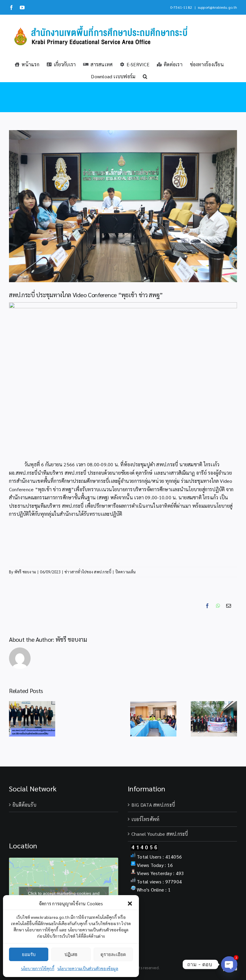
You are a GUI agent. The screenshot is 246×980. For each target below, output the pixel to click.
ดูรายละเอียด (113, 954)
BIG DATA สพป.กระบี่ (153, 805)
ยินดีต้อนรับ (24, 805)
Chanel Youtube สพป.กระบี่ (159, 834)
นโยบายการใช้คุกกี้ (37, 968)
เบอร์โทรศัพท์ (145, 819)
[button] (130, 904)
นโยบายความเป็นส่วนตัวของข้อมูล (87, 968)
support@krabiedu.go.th (217, 7)
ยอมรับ (29, 954)
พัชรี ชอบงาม (25, 571)
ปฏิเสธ (70, 954)
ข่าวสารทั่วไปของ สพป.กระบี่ (87, 571)
